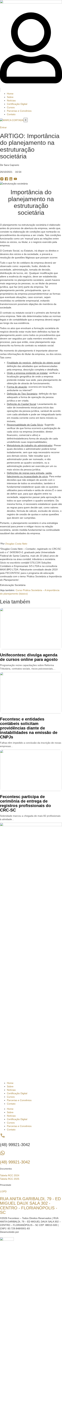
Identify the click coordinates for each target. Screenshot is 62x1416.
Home (10, 93)
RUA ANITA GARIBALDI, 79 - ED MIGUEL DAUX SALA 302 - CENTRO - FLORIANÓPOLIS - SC (30, 1205)
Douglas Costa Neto (16, 543)
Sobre (10, 97)
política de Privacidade (34, 1362)
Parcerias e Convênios (19, 110)
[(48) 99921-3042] (2, 1154)
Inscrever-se (21, 1404)
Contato (11, 114)
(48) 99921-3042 (15, 1162)
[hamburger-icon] (0, 90)
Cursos (11, 107)
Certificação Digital (17, 104)
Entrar (31, 1404)
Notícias (11, 100)
